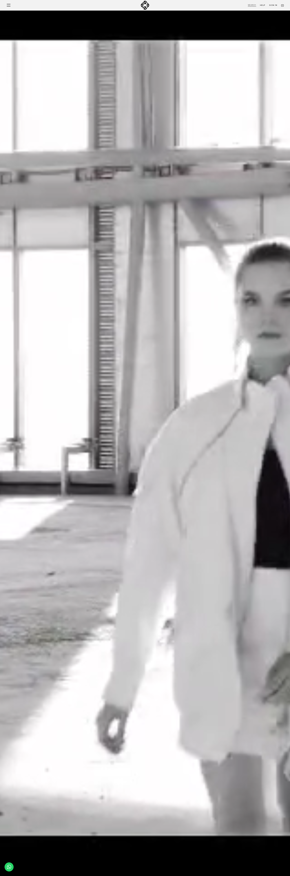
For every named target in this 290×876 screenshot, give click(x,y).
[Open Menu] (8, 5)
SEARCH (252, 5)
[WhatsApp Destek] (9, 866)
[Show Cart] (282, 5)
